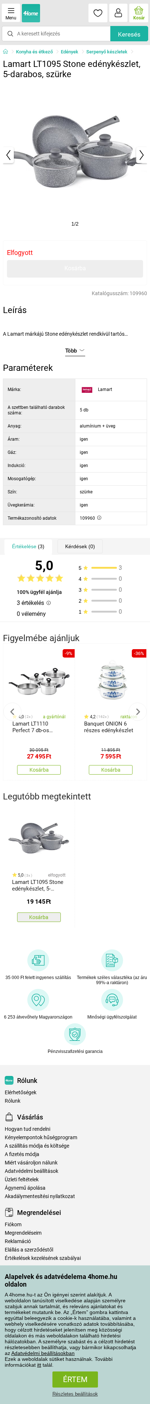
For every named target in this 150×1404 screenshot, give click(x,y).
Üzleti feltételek (22, 1179)
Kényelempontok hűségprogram (41, 1137)
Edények (69, 51)
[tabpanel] (75, 155)
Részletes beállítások (75, 1394)
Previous (12, 712)
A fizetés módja (22, 1154)
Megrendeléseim (23, 1233)
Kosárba (75, 268)
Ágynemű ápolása (25, 1188)
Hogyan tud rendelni (27, 1129)
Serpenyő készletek (106, 51)
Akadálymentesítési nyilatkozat (40, 1196)
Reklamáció (18, 1241)
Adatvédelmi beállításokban (43, 1353)
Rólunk (12, 1101)
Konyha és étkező (34, 51)
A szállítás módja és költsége (37, 1146)
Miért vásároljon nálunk (31, 1163)
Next (138, 712)
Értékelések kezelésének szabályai (43, 1258)
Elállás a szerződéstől (29, 1250)
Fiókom (13, 1224)
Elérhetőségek (20, 1092)
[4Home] (8, 52)
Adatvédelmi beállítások (31, 1171)
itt (39, 1365)
